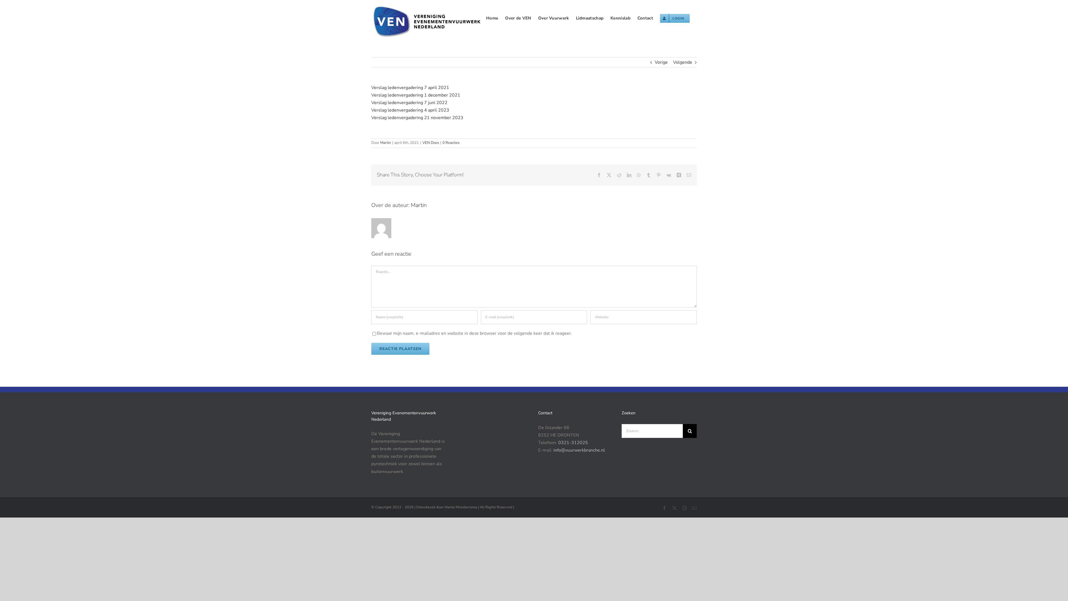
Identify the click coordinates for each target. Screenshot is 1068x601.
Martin (385, 142)
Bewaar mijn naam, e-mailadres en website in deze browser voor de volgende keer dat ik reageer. (474, 333)
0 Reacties (450, 142)
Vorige (661, 62)
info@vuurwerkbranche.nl (579, 450)
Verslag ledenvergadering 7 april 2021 (410, 88)
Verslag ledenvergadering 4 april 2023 (410, 110)
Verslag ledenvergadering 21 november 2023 (417, 118)
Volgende (682, 62)
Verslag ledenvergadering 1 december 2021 (415, 95)
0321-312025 (573, 443)
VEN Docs (430, 142)
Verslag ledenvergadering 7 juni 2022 (409, 103)
